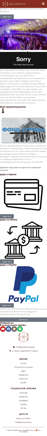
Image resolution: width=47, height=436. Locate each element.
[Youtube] (3, 329)
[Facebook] (8, 329)
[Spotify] (20, 329)
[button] (1, 35)
